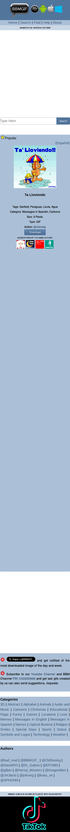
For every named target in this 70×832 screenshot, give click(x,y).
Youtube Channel (43, 674)
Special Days (26, 729)
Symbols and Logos (15, 734)
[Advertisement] (35, 74)
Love (63, 714)
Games (31, 714)
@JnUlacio (8, 775)
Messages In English (31, 719)
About (57, 22)
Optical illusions (41, 724)
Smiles (5, 729)
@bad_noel (9, 760)
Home (12, 22)
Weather (59, 734)
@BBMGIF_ (29, 760)
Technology (41, 734)
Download (35, 232)
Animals (45, 704)
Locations (48, 714)
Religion (62, 724)
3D (2, 704)
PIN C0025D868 (24, 678)
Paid (37, 22)
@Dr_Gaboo (30, 765)
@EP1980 (50, 765)
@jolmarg (39, 227)
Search (25, 22)
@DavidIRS (9, 765)
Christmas (38, 709)
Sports (47, 729)
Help (46, 22)
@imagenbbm (55, 770)
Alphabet (30, 704)
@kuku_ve (45, 775)
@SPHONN (9, 780)
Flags (4, 714)
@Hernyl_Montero (28, 770)
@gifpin (6, 770)
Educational (58, 709)
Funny (17, 714)
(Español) (62, 143)
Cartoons (20, 709)
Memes (6, 719)
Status (62, 729)
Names (20, 724)
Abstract (14, 704)
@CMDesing (51, 760)
